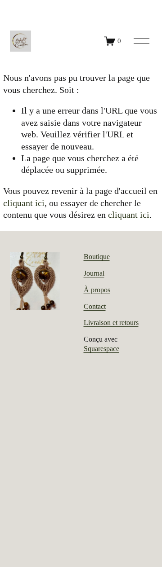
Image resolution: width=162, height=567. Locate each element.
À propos (97, 290)
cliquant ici (24, 203)
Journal (94, 273)
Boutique (97, 256)
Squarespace (101, 348)
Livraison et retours (111, 322)
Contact (95, 306)
